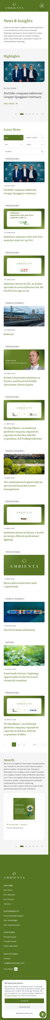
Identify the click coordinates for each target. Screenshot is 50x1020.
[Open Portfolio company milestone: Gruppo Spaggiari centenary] (24, 72)
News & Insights (11, 954)
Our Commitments (12, 925)
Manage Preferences (24, 1013)
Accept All (24, 1001)
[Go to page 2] (26, 114)
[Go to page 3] (29, 114)
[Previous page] (16, 114)
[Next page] (42, 114)
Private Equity (10, 937)
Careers (7, 904)
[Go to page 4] (33, 114)
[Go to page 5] (37, 114)
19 (34, 745)
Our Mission (9, 895)
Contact (7, 958)
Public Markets (11, 946)
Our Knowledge (10, 920)
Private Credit (10, 941)
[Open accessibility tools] (42, 1014)
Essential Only (24, 1007)
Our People (9, 899)
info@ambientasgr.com (14, 963)
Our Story (8, 890)
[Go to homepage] (14, 6)
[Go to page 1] (22, 114)
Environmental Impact (13, 916)
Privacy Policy (11, 995)
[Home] (14, 875)
